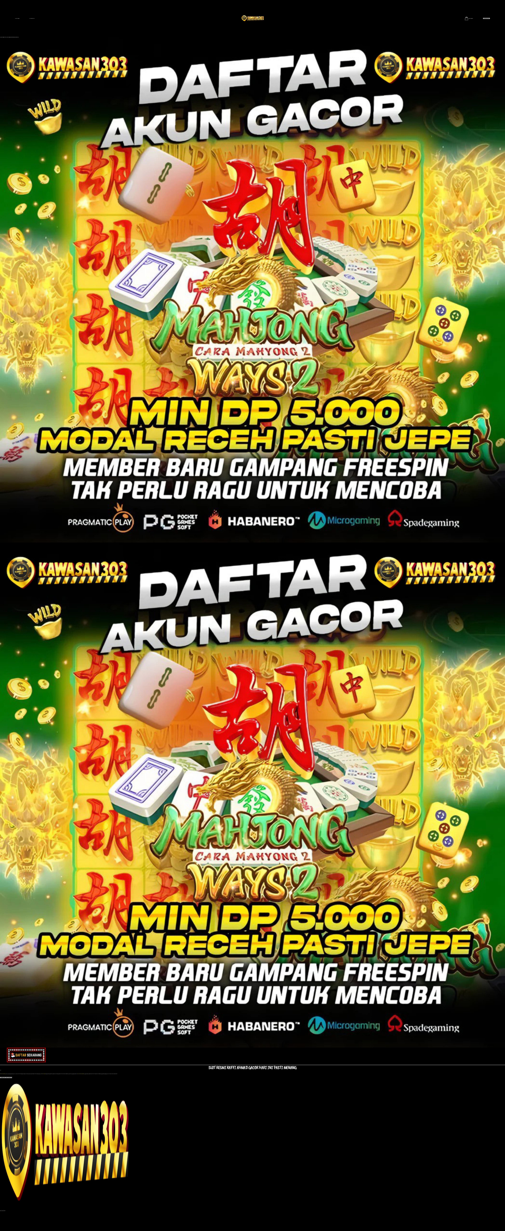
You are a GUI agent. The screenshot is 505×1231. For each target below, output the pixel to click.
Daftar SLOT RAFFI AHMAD (486, 18)
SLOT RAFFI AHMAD (17, 18)
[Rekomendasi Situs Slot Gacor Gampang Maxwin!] (252, 1144)
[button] (6, 1077)
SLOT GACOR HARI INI (31, 18)
